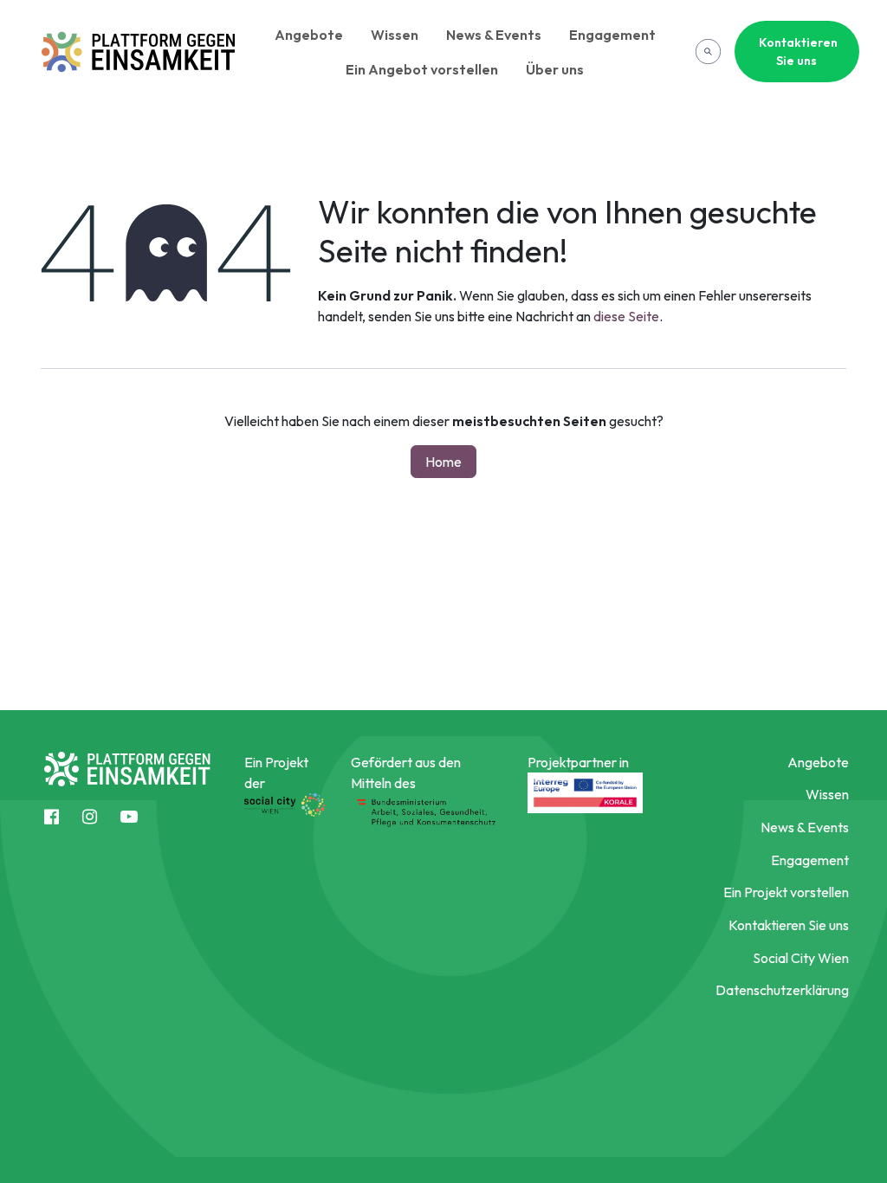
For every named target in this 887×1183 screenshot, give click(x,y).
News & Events (493, 34)
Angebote (309, 34)
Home (443, 461)
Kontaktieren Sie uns (798, 51)
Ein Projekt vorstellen (786, 892)
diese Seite (626, 316)
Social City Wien (801, 957)
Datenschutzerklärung (782, 990)
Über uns (555, 69)
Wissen (394, 34)
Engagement (612, 34)
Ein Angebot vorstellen (422, 69)
